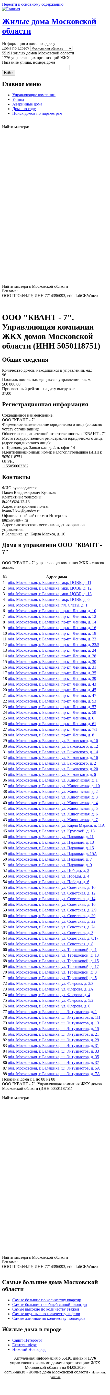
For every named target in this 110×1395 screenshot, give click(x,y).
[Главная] (11, 9)
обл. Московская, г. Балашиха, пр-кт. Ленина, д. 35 (52, 673)
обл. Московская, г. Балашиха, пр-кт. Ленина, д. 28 (52, 656)
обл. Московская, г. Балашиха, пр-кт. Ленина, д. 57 (52, 707)
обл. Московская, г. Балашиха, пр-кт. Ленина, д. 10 (52, 611)
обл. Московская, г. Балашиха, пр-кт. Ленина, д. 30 (52, 661)
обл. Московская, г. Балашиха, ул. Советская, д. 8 (50, 944)
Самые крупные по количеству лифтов (46, 1314)
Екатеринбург (24, 1345)
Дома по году (24, 109)
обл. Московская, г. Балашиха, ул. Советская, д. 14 (51, 899)
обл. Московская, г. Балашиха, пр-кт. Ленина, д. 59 (52, 712)
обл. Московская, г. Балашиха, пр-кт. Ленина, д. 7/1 (52, 729)
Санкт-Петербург (27, 1340)
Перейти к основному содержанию (32, 4)
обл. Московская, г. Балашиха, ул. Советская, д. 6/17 (53, 938)
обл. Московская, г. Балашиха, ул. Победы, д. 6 (48, 882)
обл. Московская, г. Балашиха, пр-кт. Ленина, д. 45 (52, 690)
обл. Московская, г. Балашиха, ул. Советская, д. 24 (51, 927)
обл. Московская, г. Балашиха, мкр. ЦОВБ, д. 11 (49, 582)
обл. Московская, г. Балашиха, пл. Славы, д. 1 (47, 605)
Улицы (18, 99)
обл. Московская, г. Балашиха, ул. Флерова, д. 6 (49, 1006)
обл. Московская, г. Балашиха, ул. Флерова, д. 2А (50, 989)
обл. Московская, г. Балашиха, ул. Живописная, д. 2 (53, 791)
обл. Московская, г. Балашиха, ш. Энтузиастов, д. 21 (53, 1034)
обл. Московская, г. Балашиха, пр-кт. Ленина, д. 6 (51, 718)
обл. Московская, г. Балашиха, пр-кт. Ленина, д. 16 (52, 628)
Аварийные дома (27, 104)
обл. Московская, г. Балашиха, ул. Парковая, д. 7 (50, 859)
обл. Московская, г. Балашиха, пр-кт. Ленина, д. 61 (52, 723)
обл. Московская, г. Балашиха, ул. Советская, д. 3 (50, 932)
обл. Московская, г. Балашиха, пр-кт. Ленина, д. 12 (52, 616)
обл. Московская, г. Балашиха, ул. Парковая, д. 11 (51, 836)
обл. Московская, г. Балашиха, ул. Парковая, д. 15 (51, 848)
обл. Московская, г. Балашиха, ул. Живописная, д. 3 (53, 797)
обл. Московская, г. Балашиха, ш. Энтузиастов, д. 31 (53, 1045)
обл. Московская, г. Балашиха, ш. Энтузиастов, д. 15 (53, 1028)
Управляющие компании (34, 95)
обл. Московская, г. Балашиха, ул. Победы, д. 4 (48, 876)
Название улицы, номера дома (28, 62)
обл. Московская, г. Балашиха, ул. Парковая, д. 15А (52, 853)
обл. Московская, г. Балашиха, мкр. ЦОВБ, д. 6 (49, 599)
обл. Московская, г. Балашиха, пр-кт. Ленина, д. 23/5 (53, 644)
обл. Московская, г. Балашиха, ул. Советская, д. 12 (51, 893)
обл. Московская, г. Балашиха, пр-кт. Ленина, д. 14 (52, 622)
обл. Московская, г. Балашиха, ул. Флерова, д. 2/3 (50, 983)
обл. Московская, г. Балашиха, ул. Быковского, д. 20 (53, 769)
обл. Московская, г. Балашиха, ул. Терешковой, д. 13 (53, 955)
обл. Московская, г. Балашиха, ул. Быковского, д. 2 (52, 763)
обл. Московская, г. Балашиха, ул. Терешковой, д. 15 (53, 961)
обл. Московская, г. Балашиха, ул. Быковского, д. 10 (53, 740)
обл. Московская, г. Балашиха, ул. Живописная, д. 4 (53, 803)
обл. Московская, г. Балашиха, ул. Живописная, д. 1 (53, 780)
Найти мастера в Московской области (35, 286)
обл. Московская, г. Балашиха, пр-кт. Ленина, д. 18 (52, 633)
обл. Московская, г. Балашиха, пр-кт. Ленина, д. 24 (52, 650)
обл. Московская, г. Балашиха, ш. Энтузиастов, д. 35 (53, 1057)
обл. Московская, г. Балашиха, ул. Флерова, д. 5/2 (50, 1000)
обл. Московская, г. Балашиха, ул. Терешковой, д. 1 (52, 949)
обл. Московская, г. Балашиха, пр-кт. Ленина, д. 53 (52, 701)
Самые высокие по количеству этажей (45, 1309)
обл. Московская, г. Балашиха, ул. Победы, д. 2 (48, 870)
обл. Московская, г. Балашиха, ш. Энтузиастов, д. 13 (53, 1023)
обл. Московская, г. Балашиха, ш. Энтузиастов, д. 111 (54, 1017)
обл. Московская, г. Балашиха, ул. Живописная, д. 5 (53, 808)
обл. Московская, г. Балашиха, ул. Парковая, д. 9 (50, 865)
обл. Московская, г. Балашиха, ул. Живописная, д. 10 (54, 786)
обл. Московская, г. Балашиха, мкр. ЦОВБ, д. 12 (50, 588)
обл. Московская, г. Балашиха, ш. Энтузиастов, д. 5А (54, 1068)
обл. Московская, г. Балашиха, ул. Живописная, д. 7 (53, 819)
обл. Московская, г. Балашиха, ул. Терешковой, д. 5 (52, 978)
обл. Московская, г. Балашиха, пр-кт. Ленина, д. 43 (52, 684)
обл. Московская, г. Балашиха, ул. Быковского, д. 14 (53, 752)
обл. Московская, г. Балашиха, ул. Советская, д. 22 (51, 921)
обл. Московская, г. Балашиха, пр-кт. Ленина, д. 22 (52, 639)
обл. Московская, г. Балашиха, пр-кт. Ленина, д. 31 (52, 667)
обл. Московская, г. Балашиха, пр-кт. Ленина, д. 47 (52, 695)
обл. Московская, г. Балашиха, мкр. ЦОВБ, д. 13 (50, 594)
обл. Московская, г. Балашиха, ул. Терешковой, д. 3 (52, 972)
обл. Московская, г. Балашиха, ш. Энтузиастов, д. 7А (54, 1074)
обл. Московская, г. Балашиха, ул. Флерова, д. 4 (49, 995)
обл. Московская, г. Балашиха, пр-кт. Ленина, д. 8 (51, 735)
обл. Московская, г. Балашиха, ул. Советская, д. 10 (51, 887)
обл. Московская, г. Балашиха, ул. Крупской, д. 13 (51, 831)
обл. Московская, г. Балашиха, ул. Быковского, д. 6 (52, 774)
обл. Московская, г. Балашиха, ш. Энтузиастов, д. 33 (53, 1051)
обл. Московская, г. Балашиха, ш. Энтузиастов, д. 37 (53, 1062)
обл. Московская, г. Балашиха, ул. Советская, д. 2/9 (52, 910)
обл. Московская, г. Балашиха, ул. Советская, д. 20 (51, 915)
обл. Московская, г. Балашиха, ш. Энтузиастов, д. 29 (53, 1040)
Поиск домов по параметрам (37, 113)
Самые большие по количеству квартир (46, 1300)
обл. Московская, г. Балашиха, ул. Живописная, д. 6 (53, 814)
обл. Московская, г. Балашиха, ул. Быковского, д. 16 (53, 757)
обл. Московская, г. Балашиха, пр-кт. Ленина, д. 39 (52, 678)
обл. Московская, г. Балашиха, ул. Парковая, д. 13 (51, 842)
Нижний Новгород (29, 1349)
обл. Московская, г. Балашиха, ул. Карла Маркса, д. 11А (56, 825)
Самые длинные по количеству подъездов (48, 1318)
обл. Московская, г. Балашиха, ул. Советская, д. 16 (51, 904)
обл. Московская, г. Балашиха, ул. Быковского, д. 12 (53, 746)
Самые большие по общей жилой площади (49, 1304)
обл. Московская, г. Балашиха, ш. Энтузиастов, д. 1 (52, 1011)
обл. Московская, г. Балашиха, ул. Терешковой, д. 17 (53, 966)
